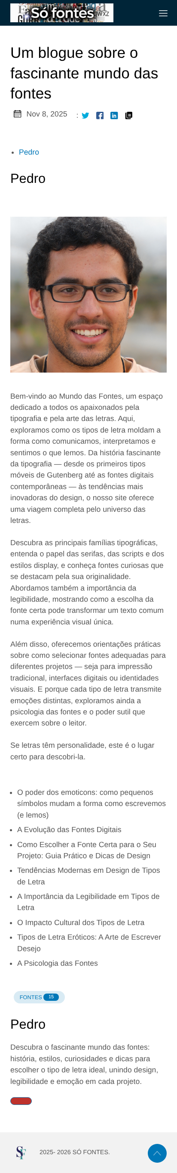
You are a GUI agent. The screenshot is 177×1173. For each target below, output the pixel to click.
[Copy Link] (129, 115)
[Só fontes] (78, 13)
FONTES (37, 997)
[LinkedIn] (114, 115)
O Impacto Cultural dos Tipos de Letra (80, 922)
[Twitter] (85, 115)
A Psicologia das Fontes (57, 963)
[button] (21, 1101)
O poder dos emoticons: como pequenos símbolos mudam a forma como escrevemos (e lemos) (91, 803)
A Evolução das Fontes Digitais (69, 829)
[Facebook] (100, 115)
